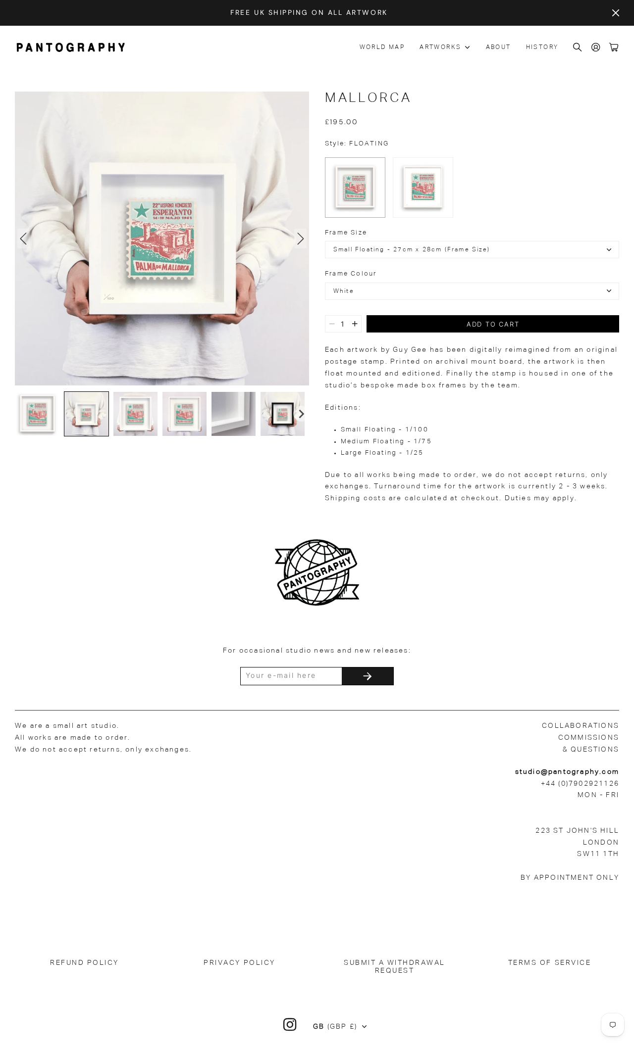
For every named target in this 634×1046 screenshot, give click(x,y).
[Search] (578, 47)
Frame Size (346, 233)
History (542, 47)
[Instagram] (290, 1024)
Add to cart (493, 324)
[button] (37, 413)
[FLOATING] (355, 187)
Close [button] (615, 13)
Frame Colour (350, 274)
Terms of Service (549, 962)
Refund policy (84, 962)
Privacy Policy (239, 962)
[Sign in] (596, 47)
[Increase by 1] (355, 324)
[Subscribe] (367, 676)
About (498, 47)
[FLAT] (423, 187)
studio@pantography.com (567, 771)
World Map (382, 47)
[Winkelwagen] (614, 47)
